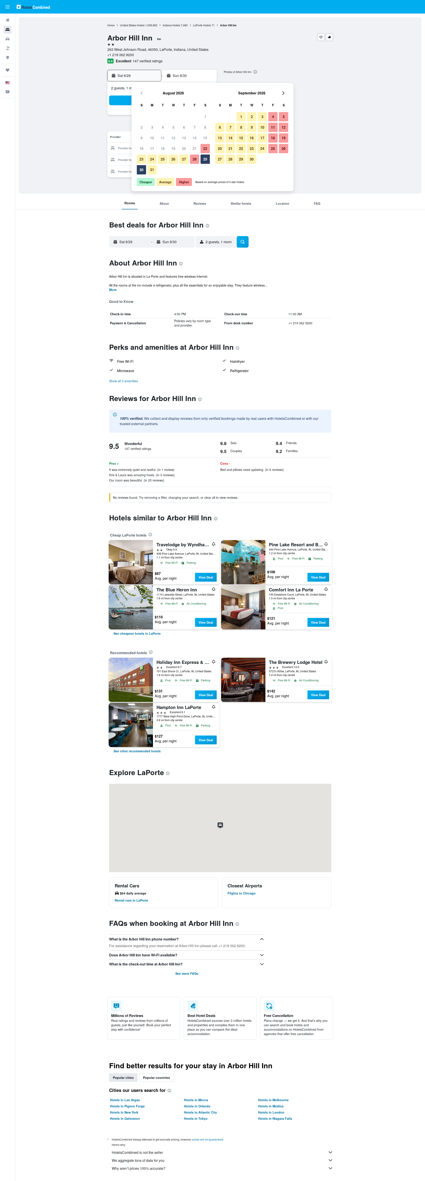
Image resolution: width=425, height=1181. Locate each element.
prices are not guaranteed (207, 1139)
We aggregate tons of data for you (138, 1160)
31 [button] (152, 169)
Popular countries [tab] (156, 1077)
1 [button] (205, 116)
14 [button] (195, 137)
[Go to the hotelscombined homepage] (33, 7)
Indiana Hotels (171, 25)
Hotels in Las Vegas (125, 1100)
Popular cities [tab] (123, 1077)
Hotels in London (271, 1112)
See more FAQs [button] (186, 973)
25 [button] (163, 159)
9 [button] (142, 137)
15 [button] (205, 137)
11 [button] (163, 137)
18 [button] (163, 148)
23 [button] (141, 159)
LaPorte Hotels (202, 25)
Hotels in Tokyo (196, 1118)
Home (111, 25)
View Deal (206, 577)
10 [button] (152, 137)
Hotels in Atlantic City (200, 1112)
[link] (137, 633)
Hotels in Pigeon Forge (127, 1106)
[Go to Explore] (7, 57)
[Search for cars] (7, 38)
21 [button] (195, 148)
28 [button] (195, 159)
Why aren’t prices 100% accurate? (138, 1168)
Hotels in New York (124, 1112)
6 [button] (184, 127)
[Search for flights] (7, 20)
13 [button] (184, 137)
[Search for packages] (7, 48)
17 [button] (152, 148)
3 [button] (152, 127)
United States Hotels (132, 25)
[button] (7, 7)
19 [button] (173, 148)
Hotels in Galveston (125, 1118)
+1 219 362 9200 (120, 54)
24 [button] (152, 159)
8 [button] (205, 127)
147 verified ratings (147, 60)
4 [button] (163, 127)
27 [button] (184, 159)
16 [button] (141, 148)
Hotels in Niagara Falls (275, 1118)
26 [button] (173, 159)
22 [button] (205, 148)
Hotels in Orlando (197, 1106)
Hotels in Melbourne (273, 1100)
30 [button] (141, 169)
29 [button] (205, 159)
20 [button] (184, 148)
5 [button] (173, 127)
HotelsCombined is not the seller (137, 1152)
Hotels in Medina (271, 1106)
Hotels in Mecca (196, 1100)
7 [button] (195, 127)
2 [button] (142, 127)
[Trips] (7, 70)
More (113, 289)
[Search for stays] (7, 29)
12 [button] (173, 137)
